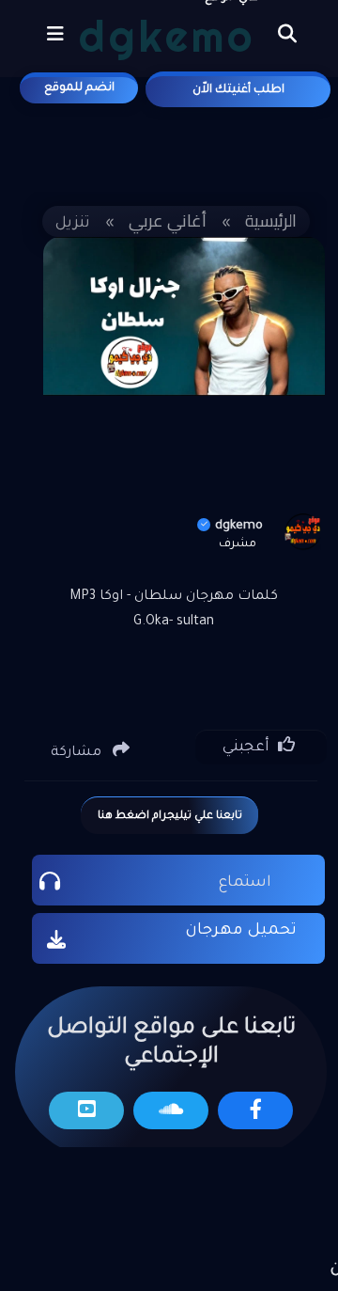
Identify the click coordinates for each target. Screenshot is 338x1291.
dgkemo (239, 526)
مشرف (237, 544)
